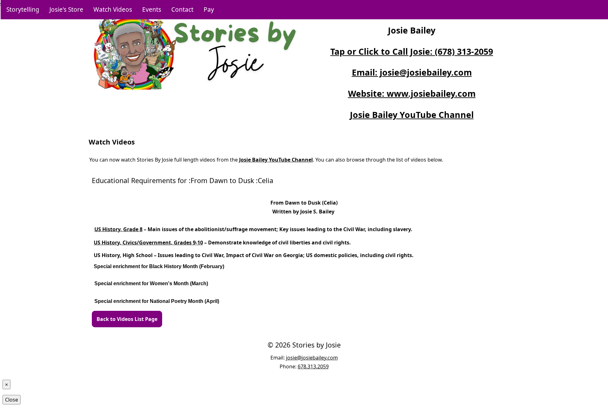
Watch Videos (112, 9)
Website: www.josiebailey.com (412, 93)
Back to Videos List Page (127, 319)
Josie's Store (66, 9)
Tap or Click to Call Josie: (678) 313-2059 (411, 51)
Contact (182, 9)
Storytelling (22, 9)
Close (11, 399)
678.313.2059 (313, 366)
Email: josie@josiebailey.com (412, 72)
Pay (209, 9)
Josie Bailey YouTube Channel (412, 114)
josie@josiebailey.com (312, 357)
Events (151, 9)
